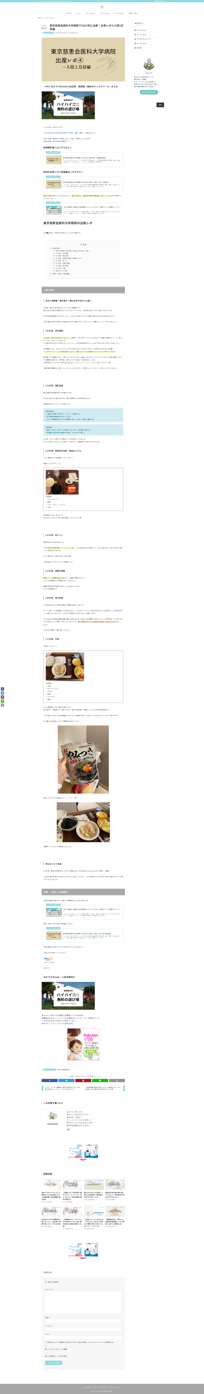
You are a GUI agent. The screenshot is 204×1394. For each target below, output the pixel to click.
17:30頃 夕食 (60, 268)
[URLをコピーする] (117, 1080)
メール (48, 1326)
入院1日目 (56, 248)
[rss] (161, 1)
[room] (158, 1)
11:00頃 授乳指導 (62, 256)
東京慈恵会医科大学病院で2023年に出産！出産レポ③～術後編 (85, 182)
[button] (50, 1080)
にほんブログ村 (48, 962)
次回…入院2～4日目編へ (61, 274)
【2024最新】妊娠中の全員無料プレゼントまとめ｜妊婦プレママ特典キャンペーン (91, 208)
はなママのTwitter (149, 92)
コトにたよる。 (48, 33)
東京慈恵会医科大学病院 (64, 133)
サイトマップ (114, 1387)
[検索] (164, 1)
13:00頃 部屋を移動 (63, 263)
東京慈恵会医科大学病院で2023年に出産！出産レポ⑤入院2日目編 (86, 934)
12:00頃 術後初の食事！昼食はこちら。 (69, 258)
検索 (160, 105)
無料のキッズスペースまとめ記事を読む (58, 1023)
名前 (47, 1317)
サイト (47, 1334)
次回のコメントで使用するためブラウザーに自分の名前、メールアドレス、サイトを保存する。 (81, 1342)
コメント (49, 1289)
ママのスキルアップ (144, 39)
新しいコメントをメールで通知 (56, 1349)
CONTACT (88, 1387)
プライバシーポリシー (101, 1387)
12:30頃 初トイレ (62, 261)
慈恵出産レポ (66, 1069)
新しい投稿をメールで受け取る (56, 1356)
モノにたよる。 (142, 43)
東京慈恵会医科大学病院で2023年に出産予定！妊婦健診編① (84, 158)
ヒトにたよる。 (142, 34)
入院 (59, 1069)
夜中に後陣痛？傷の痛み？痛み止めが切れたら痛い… (73, 251)
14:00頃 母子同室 (62, 266)
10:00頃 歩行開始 (62, 253)
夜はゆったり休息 (62, 271)
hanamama (52, 1124)
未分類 (139, 48)
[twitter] (156, 1)
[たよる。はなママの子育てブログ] (102, 7)
